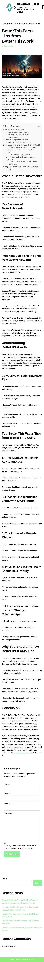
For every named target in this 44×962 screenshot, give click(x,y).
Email (7, 794)
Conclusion (9, 169)
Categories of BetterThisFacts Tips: (19, 142)
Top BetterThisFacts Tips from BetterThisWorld (22, 145)
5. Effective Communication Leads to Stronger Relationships (22, 163)
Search (4, 879)
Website (7, 803)
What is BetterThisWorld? (14, 130)
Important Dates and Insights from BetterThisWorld (19, 136)
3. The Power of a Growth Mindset (19, 154)
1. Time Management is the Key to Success (21, 147)
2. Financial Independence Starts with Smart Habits (22, 151)
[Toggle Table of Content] (37, 127)
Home (4, 23)
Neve (12, 960)
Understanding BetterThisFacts (16, 140)
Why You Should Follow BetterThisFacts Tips (21, 167)
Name (7, 784)
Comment (8, 813)
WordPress (29, 960)
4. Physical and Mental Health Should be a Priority (21, 158)
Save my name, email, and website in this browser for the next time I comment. (20, 847)
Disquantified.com (19, 753)
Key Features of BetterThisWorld (18, 132)
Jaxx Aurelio (8, 46)
